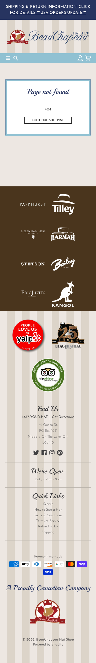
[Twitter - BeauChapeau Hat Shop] (36, 453)
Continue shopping (48, 120)
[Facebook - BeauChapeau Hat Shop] (44, 453)
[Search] (16, 58)
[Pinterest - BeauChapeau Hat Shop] (60, 453)
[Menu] (8, 58)
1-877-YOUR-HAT (35, 417)
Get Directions (63, 417)
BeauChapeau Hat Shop (55, 640)
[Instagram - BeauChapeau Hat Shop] (52, 453)
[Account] (80, 58)
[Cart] (88, 58)
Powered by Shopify (48, 644)
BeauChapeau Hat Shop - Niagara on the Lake (48, 36)
